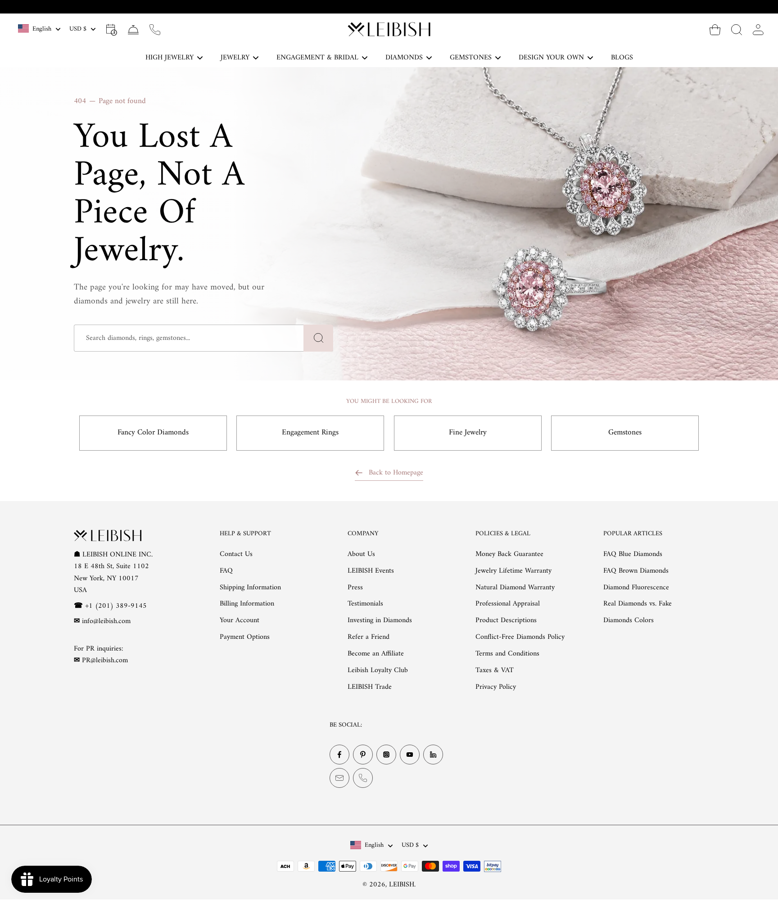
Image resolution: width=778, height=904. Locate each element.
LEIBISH (401, 884)
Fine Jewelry (468, 432)
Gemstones (625, 432)
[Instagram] (386, 754)
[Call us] (155, 29)
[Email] (339, 778)
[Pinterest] (363, 754)
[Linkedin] (433, 754)
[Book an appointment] (111, 29)
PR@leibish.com (105, 660)
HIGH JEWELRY (169, 57)
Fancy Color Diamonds (153, 432)
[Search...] (736, 29)
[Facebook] (339, 754)
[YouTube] (410, 754)
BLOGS (622, 57)
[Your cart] (715, 29)
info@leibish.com (106, 621)
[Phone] (363, 778)
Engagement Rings (310, 432)
